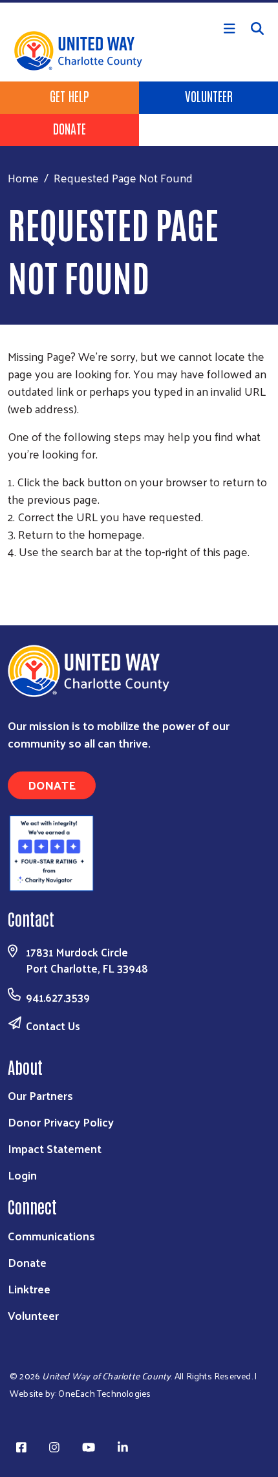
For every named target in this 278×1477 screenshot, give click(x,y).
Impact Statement (55, 1148)
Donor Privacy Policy (61, 1122)
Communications (51, 1235)
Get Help (69, 95)
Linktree (29, 1288)
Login (22, 1175)
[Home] (139, 1)
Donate (69, 128)
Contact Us (53, 1025)
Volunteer (209, 95)
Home (23, 177)
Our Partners (40, 1095)
